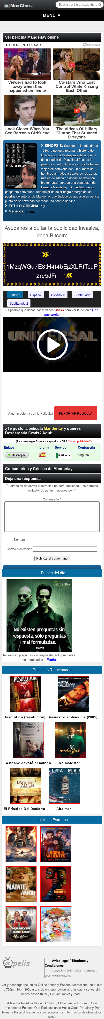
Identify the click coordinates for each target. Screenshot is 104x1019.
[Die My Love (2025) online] (20, 903)
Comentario (52, 499)
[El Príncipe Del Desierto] (24, 804)
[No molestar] (69, 759)
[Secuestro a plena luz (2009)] (72, 713)
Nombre (19, 539)
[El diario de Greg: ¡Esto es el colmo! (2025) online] (54, 943)
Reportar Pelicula (75, 413)
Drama (30, 211)
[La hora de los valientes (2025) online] (54, 863)
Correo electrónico (19, 549)
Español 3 (58, 295)
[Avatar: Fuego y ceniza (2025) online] (20, 863)
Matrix (51, 659)
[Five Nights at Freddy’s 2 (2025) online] (54, 903)
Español (36, 295)
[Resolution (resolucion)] (24, 713)
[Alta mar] (63, 804)
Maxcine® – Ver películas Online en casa (17, 2)
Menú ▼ (52, 15)
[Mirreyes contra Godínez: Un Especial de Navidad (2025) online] (20, 943)
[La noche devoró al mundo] (27, 759)
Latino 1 (15, 295)
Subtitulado (82, 295)
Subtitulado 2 (19, 303)
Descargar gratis (17, 455)
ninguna (83, 454)
